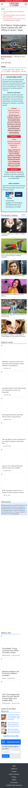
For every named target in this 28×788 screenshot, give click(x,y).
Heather (4, 678)
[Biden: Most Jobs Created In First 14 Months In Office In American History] (14, 481)
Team (14, 766)
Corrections (14, 782)
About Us (14, 769)
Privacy (14, 777)
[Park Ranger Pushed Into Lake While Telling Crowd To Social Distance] (14, 405)
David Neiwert (7, 56)
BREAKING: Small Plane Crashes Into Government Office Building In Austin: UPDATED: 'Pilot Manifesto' (13, 363)
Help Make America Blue (11, 736)
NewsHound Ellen (6, 655)
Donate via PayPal (18, 194)
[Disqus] (14, 570)
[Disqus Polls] (14, 534)
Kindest (9, 198)
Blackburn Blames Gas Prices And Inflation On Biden (10, 673)
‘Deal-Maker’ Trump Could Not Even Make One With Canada (10, 650)
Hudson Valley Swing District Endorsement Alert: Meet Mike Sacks (13, 724)
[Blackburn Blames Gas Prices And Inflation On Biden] (11, 663)
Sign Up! (5, 756)
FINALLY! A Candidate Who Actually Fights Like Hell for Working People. (13, 731)
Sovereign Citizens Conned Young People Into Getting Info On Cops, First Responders (14, 390)
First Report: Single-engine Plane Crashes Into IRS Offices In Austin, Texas (13, 27)
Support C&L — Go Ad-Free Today (14, 1)
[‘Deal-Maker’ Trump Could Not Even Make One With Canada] (11, 641)
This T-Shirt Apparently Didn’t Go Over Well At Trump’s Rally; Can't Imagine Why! (10, 697)
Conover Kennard (6, 703)
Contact (14, 771)
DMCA (14, 780)
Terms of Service (20, 512)
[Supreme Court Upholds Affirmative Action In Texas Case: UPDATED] (14, 456)
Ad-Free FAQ (19, 176)
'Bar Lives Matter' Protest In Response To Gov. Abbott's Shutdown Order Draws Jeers (14, 441)
